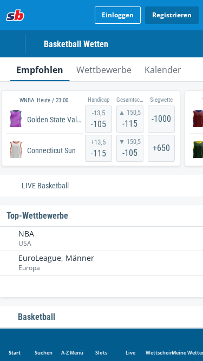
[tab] (40, 69)
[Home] (15, 15)
